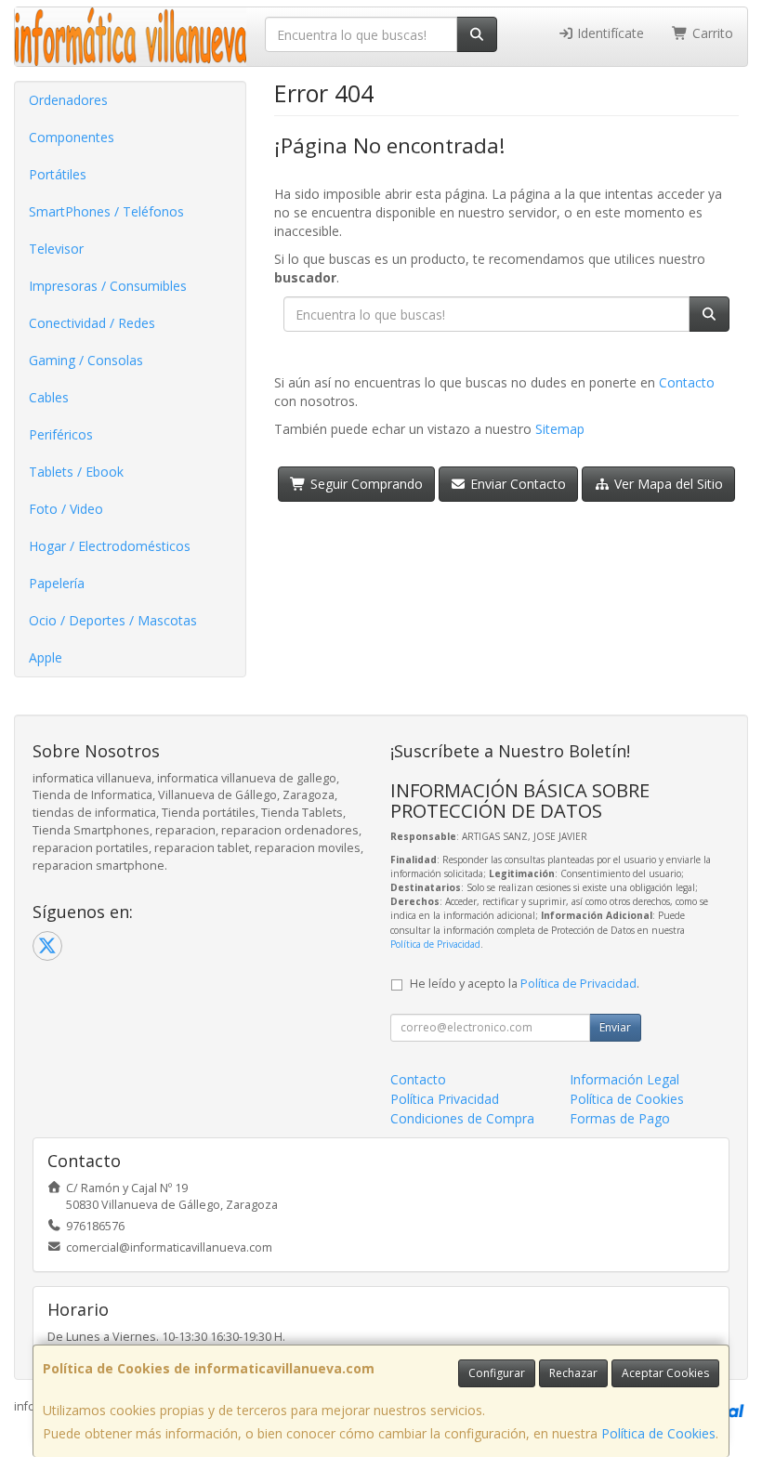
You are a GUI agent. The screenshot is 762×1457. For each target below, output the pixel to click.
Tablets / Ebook (76, 471)
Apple (45, 657)
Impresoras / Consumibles (108, 286)
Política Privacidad (444, 1099)
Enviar (615, 1027)
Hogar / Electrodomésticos (109, 546)
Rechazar (573, 1373)
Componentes (71, 137)
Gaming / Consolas (86, 360)
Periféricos (61, 434)
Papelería (57, 583)
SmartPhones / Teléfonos (106, 211)
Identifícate (608, 33)
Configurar (496, 1373)
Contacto (687, 382)
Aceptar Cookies (665, 1373)
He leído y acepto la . (524, 983)
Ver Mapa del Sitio (667, 483)
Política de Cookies (658, 1433)
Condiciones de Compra (462, 1118)
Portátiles (57, 174)
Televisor (56, 248)
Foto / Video (66, 509)
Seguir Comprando (365, 483)
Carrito (711, 33)
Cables (49, 397)
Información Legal (624, 1079)
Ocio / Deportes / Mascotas (113, 620)
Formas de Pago (620, 1118)
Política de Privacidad (435, 944)
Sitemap (560, 429)
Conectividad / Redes (92, 323)
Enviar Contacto (516, 483)
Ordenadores (68, 100)
